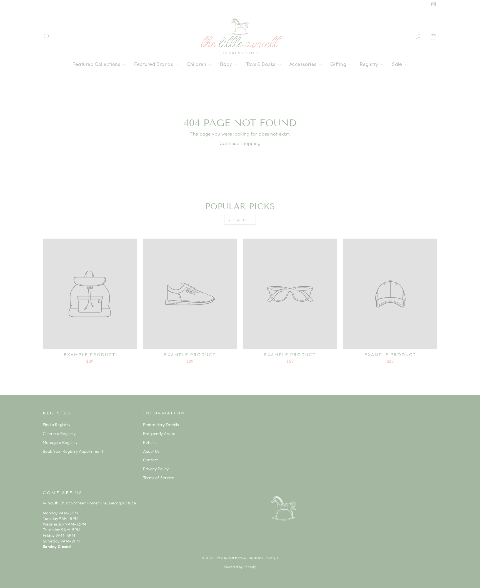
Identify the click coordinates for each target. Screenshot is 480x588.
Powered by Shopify (240, 567)
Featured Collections (97, 64)
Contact (150, 459)
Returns (150, 442)
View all (240, 220)
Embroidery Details (161, 424)
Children (197, 64)
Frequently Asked (159, 433)
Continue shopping (240, 143)
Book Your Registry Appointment (73, 451)
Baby (226, 64)
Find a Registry (56, 424)
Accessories (303, 64)
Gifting (338, 64)
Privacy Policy (156, 468)
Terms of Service (158, 477)
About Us (151, 451)
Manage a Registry (60, 442)
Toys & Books (261, 64)
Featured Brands (154, 64)
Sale (397, 64)
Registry (369, 64)
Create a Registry (59, 433)
